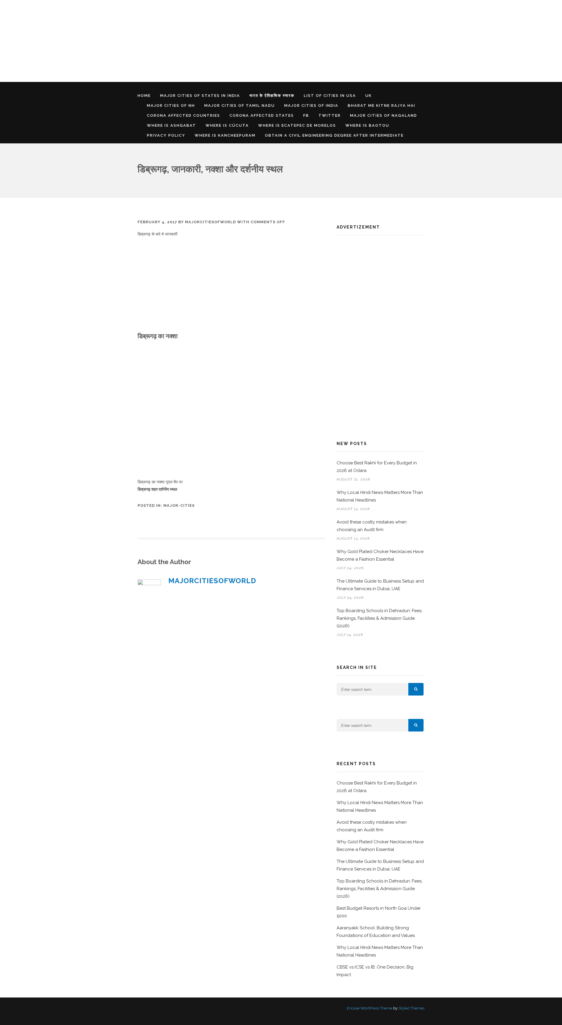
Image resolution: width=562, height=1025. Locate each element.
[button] (416, 689)
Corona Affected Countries (183, 115)
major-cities (179, 505)
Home (144, 95)
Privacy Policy (166, 135)
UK (368, 95)
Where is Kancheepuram (225, 135)
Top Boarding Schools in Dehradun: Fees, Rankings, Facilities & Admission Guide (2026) (379, 618)
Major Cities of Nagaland (383, 115)
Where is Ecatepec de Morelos (297, 125)
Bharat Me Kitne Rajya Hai (381, 105)
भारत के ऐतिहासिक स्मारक (271, 95)
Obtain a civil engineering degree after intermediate (334, 135)
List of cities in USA (330, 95)
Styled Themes (411, 1008)
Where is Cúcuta (227, 125)
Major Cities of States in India (200, 95)
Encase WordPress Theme (369, 1008)
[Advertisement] (175, 41)
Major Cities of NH (171, 105)
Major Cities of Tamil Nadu (239, 105)
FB (306, 115)
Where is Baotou (367, 125)
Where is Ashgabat (171, 125)
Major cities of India (311, 105)
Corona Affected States (261, 115)
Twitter (329, 115)
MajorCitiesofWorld (210, 222)
